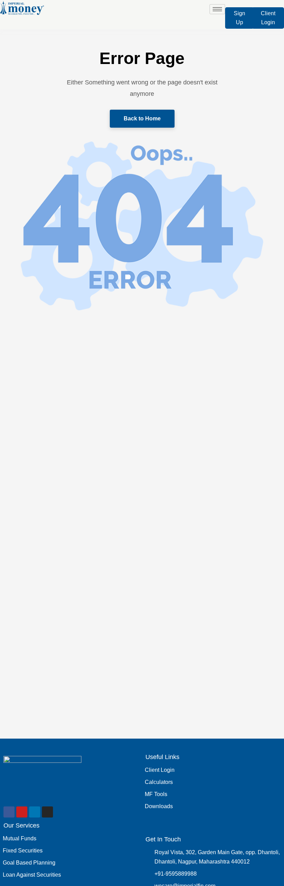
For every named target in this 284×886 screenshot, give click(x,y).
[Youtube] (21, 812)
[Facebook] (9, 812)
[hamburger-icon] (217, 9)
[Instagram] (47, 812)
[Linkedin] (34, 812)
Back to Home (142, 118)
